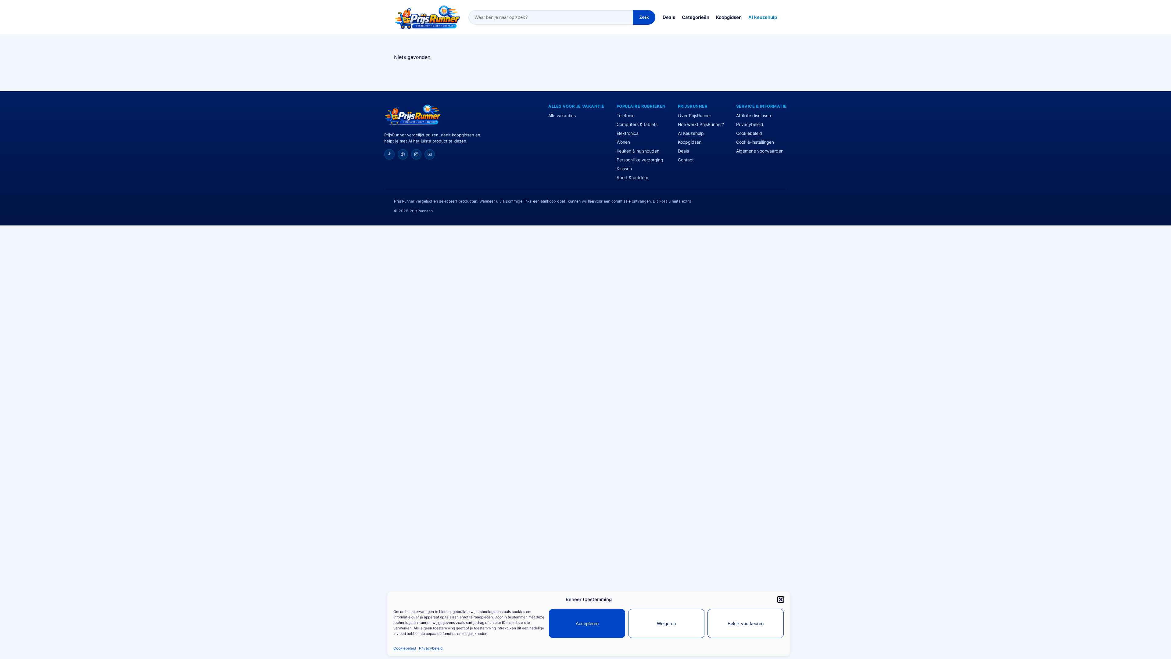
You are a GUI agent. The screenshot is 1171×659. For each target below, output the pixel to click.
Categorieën (695, 17)
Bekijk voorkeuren (746, 623)
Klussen (624, 168)
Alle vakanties (562, 115)
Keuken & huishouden (638, 150)
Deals (669, 17)
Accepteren (587, 623)
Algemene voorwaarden (759, 150)
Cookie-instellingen (755, 142)
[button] (781, 599)
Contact (686, 159)
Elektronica (628, 133)
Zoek (644, 17)
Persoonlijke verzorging (640, 159)
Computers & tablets (637, 124)
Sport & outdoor (632, 177)
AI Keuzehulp (691, 133)
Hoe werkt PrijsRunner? (701, 124)
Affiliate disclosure (754, 115)
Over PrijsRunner (694, 115)
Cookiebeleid (404, 648)
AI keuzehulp (762, 17)
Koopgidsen (729, 17)
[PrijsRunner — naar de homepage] (427, 17)
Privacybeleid (430, 648)
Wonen (623, 142)
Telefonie (626, 115)
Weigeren (666, 623)
